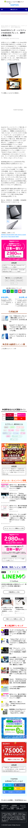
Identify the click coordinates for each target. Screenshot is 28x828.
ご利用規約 (14, 805)
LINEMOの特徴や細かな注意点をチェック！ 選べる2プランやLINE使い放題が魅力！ (13, 585)
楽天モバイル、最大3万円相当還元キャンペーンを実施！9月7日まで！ (18, 507)
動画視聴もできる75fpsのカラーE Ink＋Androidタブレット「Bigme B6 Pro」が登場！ (17, 711)
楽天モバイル (21, 414)
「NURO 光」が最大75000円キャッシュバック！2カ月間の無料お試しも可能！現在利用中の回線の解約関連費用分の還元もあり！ (14, 769)
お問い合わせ (20, 808)
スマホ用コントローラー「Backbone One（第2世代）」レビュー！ (7, 610)
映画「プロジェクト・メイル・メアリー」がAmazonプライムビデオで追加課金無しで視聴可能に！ (17, 651)
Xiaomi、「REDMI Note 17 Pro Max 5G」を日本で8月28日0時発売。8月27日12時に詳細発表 (18, 681)
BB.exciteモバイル (16, 436)
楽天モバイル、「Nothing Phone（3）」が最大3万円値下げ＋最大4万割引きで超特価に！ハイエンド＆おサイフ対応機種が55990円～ (18, 497)
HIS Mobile (16, 433)
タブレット (7, 25)
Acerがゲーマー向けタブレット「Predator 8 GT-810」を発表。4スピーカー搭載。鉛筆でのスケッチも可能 (18, 327)
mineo (22, 430)
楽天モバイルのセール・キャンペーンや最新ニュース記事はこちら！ (13, 559)
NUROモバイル (7, 433)
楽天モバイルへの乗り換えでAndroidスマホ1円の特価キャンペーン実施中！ (13, 266)
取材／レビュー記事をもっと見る (14, 619)
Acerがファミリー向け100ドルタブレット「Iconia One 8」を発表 (17, 336)
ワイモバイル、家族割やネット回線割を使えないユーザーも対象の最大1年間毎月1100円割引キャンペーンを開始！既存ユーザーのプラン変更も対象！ (14, 471)
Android (12, 280)
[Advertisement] (14, 20)
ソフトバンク (9, 418)
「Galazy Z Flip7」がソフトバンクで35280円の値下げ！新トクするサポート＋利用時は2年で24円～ (18, 642)
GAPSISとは (4, 805)
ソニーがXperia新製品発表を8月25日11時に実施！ (17, 687)
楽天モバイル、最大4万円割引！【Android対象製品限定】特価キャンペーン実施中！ (13, 270)
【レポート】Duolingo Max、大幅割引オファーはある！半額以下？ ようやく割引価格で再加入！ (18, 632)
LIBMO (8, 436)
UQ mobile (11, 430)
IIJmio (17, 430)
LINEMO (12, 427)
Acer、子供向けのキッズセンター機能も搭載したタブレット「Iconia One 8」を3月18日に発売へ (18, 318)
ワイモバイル (20, 427)
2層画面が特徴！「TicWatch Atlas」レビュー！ (21, 609)
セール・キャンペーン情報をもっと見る (14, 528)
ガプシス (14, 9)
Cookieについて (14, 807)
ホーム (2, 25)
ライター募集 (10, 808)
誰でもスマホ (14, 439)
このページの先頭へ (8, 800)
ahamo (6, 427)
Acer (7, 280)
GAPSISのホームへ (21, 800)
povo (5, 430)
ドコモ (9, 414)
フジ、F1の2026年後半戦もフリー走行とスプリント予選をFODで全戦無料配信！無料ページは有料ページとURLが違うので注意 (18, 672)
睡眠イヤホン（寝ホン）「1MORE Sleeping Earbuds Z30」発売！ (17, 703)
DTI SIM (23, 433)
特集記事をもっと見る (14, 592)
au (21, 418)
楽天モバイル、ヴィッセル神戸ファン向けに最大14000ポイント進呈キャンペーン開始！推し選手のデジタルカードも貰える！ (17, 518)
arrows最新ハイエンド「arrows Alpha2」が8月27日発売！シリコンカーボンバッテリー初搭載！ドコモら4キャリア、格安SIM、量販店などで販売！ (18, 661)
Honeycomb (19, 280)
